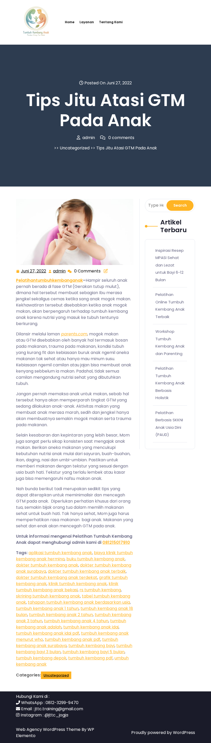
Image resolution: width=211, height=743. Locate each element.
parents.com (74, 334)
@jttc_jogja (56, 715)
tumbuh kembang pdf (90, 658)
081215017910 (116, 542)
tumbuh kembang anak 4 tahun (76, 621)
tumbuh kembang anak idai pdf (47, 633)
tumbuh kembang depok (41, 658)
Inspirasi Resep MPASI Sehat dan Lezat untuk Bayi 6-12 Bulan (169, 265)
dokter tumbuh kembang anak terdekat (56, 577)
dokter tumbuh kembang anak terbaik (87, 571)
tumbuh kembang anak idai (91, 627)
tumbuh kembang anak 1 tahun (47, 608)
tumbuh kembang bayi (91, 646)
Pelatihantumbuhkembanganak (49, 280)
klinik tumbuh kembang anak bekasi (67, 587)
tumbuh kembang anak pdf (72, 639)
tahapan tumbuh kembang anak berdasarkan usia (79, 602)
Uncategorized (75, 148)
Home (69, 22)
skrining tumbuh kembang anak (48, 596)
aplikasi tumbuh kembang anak (60, 553)
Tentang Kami (110, 22)
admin (59, 271)
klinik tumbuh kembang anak (77, 584)
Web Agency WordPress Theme (49, 729)
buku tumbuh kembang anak (95, 559)
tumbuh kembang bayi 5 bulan (94, 652)
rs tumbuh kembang (100, 590)
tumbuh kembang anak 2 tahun (61, 615)
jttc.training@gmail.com (59, 709)
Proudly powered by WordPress (163, 733)
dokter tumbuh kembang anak (47, 565)
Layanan (87, 22)
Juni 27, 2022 (34, 271)
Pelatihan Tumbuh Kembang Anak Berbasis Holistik (169, 383)
